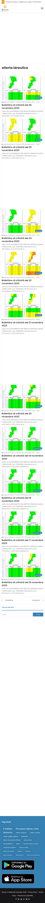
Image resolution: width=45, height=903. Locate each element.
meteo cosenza (21, 833)
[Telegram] (26, 899)
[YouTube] (21, 899)
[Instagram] (23, 899)
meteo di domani (23, 847)
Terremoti (27, 851)
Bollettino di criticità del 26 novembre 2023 (16, 106)
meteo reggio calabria (10, 836)
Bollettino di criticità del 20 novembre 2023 (17, 415)
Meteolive (7, 832)
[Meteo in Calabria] (5, 8)
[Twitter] (18, 899)
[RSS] (29, 899)
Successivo (36, 600)
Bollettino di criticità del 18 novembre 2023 (16, 499)
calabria (19, 851)
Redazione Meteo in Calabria (12, 102)
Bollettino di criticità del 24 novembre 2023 (17, 240)
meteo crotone (35, 833)
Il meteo (7, 828)
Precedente (9, 600)
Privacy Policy (32, 892)
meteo (18, 844)
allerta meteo (28, 840)
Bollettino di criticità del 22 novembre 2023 (16, 282)
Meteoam (24, 836)
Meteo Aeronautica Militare (12, 840)
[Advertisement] (22, 37)
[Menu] (42, 8)
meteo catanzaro (7, 855)
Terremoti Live (19, 855)
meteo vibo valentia (8, 851)
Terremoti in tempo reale (33, 855)
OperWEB (29, 895)
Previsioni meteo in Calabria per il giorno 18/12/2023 (23, 2)
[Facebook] (16, 899)
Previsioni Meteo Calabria (30, 844)
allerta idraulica (8, 844)
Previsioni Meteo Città (27, 829)
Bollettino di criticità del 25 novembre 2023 (17, 149)
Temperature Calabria (9, 847)
